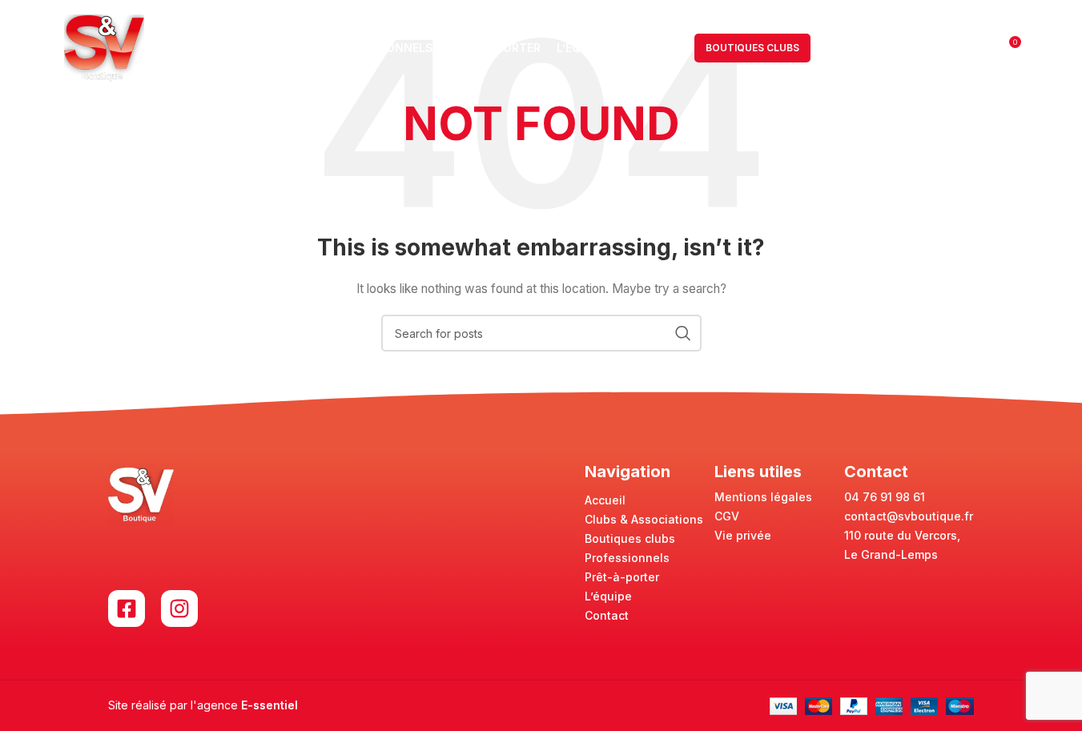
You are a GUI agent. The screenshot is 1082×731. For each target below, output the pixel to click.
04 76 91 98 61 (884, 497)
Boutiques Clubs (752, 48)
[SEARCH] (683, 333)
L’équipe (608, 596)
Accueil (605, 500)
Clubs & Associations (644, 519)
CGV (726, 516)
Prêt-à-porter (622, 577)
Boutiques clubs (630, 538)
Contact (607, 615)
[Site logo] (104, 47)
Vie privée (742, 535)
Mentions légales (763, 497)
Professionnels (627, 557)
